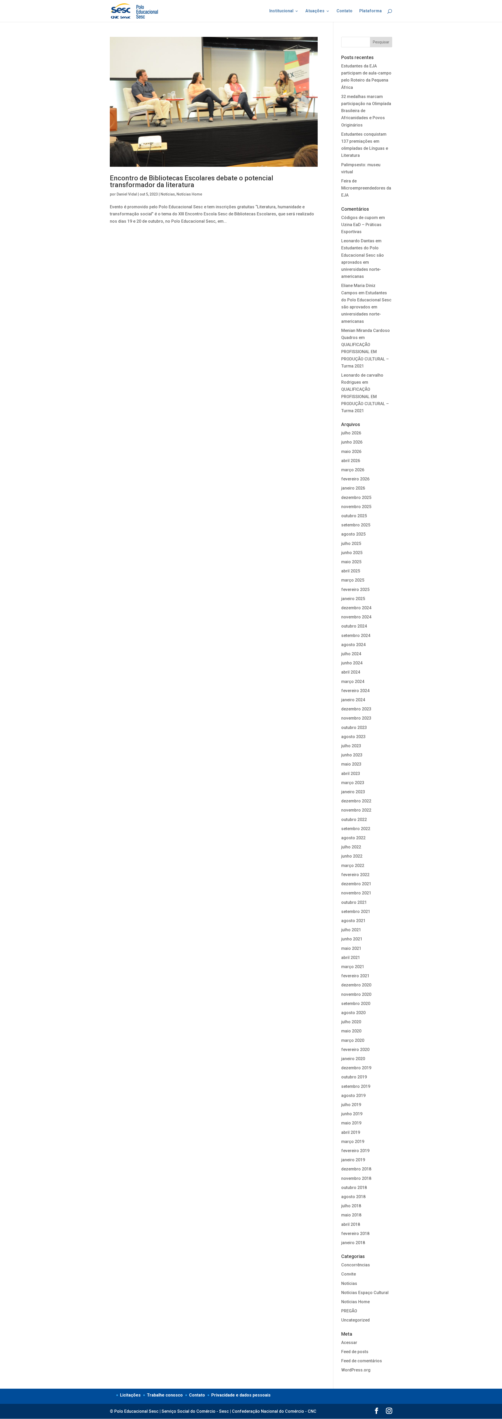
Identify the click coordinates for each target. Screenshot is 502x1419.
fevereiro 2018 (355, 1233)
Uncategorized (355, 1320)
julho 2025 (351, 543)
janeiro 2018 (353, 1242)
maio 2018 (351, 1215)
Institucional (281, 11)
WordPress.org (355, 1370)
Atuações (314, 11)
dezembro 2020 (356, 985)
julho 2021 (351, 929)
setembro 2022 (355, 828)
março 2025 (352, 580)
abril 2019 (350, 1132)
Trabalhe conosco (165, 1395)
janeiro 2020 (353, 1058)
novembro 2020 (356, 994)
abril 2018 (350, 1224)
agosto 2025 (353, 534)
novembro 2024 (356, 616)
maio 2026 (351, 451)
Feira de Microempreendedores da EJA (366, 188)
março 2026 (352, 469)
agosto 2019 (353, 1095)
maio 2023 (351, 764)
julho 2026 (351, 432)
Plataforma (370, 11)
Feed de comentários (361, 1360)
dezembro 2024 (356, 607)
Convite (348, 1274)
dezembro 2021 (356, 883)
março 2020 (352, 1040)
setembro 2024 (355, 635)
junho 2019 (351, 1113)
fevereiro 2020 (355, 1049)
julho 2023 (351, 745)
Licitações (130, 1395)
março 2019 (352, 1141)
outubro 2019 (354, 1077)
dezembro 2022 (356, 800)
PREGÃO (349, 1310)
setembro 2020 (355, 1003)
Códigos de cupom (359, 217)
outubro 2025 (354, 515)
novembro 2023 (356, 718)
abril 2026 (350, 460)
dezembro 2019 (356, 1067)
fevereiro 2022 (355, 874)
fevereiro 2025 (355, 589)
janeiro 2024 (353, 699)
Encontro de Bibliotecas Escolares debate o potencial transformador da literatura (191, 181)
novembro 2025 (356, 506)
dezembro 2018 (356, 1169)
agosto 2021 (353, 920)
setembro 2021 (355, 911)
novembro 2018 (356, 1178)
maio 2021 (351, 948)
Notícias (168, 194)
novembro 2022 (356, 810)
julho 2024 (351, 653)
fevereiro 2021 (355, 975)
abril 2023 (350, 773)
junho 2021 (351, 939)
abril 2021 (350, 957)
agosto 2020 (353, 1012)
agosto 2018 (353, 1196)
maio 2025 (351, 561)
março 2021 (352, 966)
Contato (344, 11)
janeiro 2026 (353, 488)
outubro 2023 (354, 727)
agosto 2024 (353, 644)
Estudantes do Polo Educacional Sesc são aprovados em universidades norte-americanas (362, 262)
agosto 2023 (353, 736)
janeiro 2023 (353, 791)
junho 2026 (351, 442)
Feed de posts (354, 1351)
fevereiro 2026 (355, 478)
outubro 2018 (354, 1187)
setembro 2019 (355, 1086)
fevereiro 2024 (355, 690)
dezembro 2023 (356, 708)
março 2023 (352, 782)
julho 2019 (351, 1104)
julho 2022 (351, 846)
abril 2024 (350, 672)
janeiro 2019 (353, 1159)
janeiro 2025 (353, 598)
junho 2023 (351, 754)
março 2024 (352, 681)
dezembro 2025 (356, 497)
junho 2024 (351, 662)
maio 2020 (351, 1031)
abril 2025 (350, 570)
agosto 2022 (353, 837)
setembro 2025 (355, 524)
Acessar (349, 1342)
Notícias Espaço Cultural (365, 1292)
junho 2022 (351, 856)
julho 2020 (351, 1021)
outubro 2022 (354, 819)
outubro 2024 (354, 626)
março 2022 (352, 865)
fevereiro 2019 (355, 1150)
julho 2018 (351, 1205)
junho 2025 (351, 552)
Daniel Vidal (127, 194)
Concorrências (355, 1264)
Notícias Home (189, 194)
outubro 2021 (354, 902)
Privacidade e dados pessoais (241, 1395)
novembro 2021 (356, 893)
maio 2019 (351, 1123)
